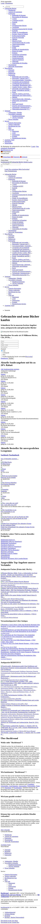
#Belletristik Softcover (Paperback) (11, 541)
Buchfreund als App (14, 126)
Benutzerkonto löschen (19, 138)
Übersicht (11, 70)
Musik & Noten (17, 41)
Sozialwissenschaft (18, 58)
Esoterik (14, 22)
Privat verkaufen (13, 119)
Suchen (11, 358)
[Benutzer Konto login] (1, 166)
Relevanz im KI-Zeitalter (8, 477)
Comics (14, 19)
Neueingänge (12, 65)
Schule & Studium (17, 56)
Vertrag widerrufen (14, 124)
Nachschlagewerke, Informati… (21, 99)
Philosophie (15, 46)
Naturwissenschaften (18, 44)
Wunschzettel (9, 143)
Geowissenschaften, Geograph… (22, 80)
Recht (14, 102)
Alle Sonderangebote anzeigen (10, 369)
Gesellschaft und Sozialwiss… (21, 83)
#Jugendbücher (5, 555)
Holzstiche (8, 787)
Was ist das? (29, 356)
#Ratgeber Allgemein (7, 552)
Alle (4, 351)
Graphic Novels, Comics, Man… (22, 87)
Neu (4, 354)
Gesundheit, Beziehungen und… (22, 85)
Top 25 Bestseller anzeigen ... (9, 459)
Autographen (23, 786)
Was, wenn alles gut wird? (9, 505)
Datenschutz (16, 135)
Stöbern (3, 374)
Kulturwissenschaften (18, 36)
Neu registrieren (14, 169)
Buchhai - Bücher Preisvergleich (14, 917)
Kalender (15, 30)
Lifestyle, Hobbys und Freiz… (21, 94)
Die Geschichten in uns (8, 511)
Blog (9, 128)
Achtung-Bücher (10, 914)
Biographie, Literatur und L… (21, 78)
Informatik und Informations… (21, 88)
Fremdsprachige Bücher (19, 25)
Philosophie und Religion (19, 100)
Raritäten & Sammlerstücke (20, 49)
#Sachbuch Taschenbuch (8, 548)
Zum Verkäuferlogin (11, 171)
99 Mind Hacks (5, 464)
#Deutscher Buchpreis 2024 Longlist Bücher (14, 558)
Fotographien (31, 786)
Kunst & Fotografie (18, 37)
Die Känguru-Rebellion (8, 484)
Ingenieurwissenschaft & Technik (22, 29)
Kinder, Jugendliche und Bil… (21, 90)
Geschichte (15, 27)
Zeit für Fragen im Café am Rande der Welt (14, 518)
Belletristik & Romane (19, 15)
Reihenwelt (11, 73)
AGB (14, 133)
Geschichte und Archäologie (20, 82)
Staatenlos (4, 491)
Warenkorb (8, 141)
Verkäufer (7, 111)
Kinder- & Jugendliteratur (20, 32)
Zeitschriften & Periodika (19, 63)
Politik (14, 48)
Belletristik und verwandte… (21, 77)
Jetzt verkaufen (5, 830)
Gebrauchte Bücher (10, 8)
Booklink (7, 916)
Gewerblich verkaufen (15, 114)
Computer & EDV (17, 20)
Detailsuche (11, 10)
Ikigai (2, 470)
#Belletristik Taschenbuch (8, 543)
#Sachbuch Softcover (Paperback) (11, 546)
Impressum (15, 131)
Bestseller (11, 71)
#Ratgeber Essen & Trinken (9, 553)
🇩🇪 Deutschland (6, 157)
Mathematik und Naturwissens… (22, 95)
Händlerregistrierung (18, 116)
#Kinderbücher (5, 557)
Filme (14, 24)
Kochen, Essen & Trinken (20, 34)
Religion (14, 53)
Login (2, 3)
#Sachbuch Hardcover (7, 545)
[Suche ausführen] (1, 164)
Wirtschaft (15, 61)
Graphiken (31, 784)
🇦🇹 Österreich (15, 157)
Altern (3, 498)
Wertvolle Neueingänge (15, 66)
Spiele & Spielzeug (18, 59)
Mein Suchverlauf (24, 169)
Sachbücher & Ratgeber (19, 54)
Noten (38, 786)
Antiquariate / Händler (15, 112)
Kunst (14, 92)
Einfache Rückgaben (14, 123)
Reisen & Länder (17, 51)
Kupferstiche (18, 787)
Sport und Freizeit (17, 104)
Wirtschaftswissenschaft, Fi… (21, 109)
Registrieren (9, 3)
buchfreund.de (5, 907)
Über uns (11, 129)
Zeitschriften (4, 786)
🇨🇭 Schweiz (23, 157)
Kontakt (14, 136)
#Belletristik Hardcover (8, 540)
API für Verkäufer (17, 117)
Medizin (14, 39)
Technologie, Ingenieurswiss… (21, 107)
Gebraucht (6, 353)
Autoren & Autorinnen (15, 12)
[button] (20, 152)
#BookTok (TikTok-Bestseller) (10, 550)
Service (7, 121)
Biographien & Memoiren (20, 17)
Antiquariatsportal (10, 912)
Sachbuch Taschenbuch (10, 455)
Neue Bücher (9, 68)
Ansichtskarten (13, 786)
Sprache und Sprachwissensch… (22, 106)
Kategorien (11, 13)
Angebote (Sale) (9, 140)
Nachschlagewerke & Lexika (21, 42)
